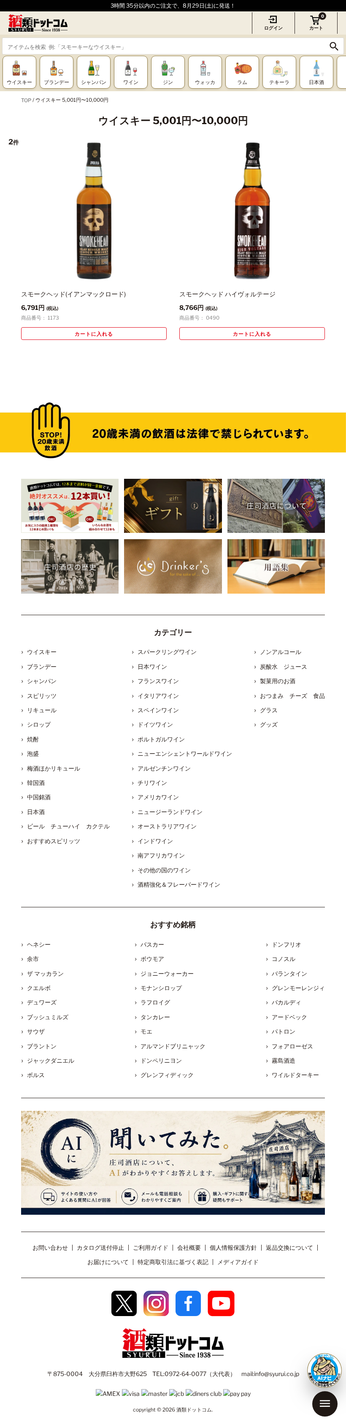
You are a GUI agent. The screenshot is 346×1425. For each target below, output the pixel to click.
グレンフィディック (167, 1074)
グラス (269, 710)
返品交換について (289, 1247)
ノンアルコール (280, 651)
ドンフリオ (286, 944)
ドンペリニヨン (161, 1060)
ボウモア (152, 958)
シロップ (39, 724)
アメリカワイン (158, 797)
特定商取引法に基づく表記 (173, 1261)
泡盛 (33, 753)
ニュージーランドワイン (170, 811)
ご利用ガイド (150, 1247)
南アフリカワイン (161, 855)
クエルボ (39, 987)
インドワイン (155, 840)
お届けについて (108, 1261)
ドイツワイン (155, 724)
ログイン (273, 28)
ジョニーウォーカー (167, 973)
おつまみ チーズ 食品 (292, 695)
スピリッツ (42, 695)
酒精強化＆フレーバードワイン (179, 884)
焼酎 (33, 739)
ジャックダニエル (50, 1060)
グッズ (269, 724)
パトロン (283, 1031)
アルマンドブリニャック (173, 1046)
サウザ (36, 1031)
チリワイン (152, 782)
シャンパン (42, 680)
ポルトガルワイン (161, 739)
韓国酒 (36, 782)
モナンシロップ (161, 987)
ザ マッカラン (45, 973)
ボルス (36, 1074)
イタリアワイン (158, 695)
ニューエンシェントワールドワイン (185, 753)
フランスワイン (158, 680)
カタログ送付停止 (100, 1247)
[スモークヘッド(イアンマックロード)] (94, 211)
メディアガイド (238, 1261)
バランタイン (289, 973)
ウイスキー (42, 651)
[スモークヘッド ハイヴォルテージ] (252, 211)
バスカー (152, 944)
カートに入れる (94, 334)
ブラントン (42, 1046)
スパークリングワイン (167, 651)
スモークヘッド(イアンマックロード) (73, 294)
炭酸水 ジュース (283, 666)
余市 (33, 958)
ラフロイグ (155, 1002)
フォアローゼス (292, 1046)
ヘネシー (39, 944)
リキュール (42, 710)
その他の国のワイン (164, 870)
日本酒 (36, 811)
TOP (26, 100)
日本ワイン (152, 666)
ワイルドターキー (295, 1074)
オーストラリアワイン (167, 826)
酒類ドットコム (194, 1409)
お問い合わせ (50, 1247)
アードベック (289, 1017)
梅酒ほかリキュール (53, 768)
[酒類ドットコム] (38, 23)
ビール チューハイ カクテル (68, 826)
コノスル (283, 958)
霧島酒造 (283, 1060)
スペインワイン (158, 710)
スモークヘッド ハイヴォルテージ (227, 294)
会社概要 (189, 1247)
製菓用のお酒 (277, 680)
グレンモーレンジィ (298, 987)
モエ (146, 1031)
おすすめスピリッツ (53, 840)
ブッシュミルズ (47, 1017)
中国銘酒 (39, 797)
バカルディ (286, 1002)
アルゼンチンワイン (164, 768)
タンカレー (155, 1017)
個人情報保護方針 (233, 1247)
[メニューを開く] (325, 1404)
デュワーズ (42, 1002)
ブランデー (42, 666)
